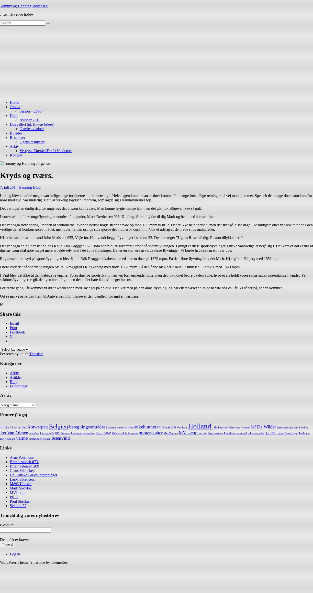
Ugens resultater (32, 142)
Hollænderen (221, 427)
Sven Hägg (291, 433)
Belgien (58, 426)
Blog (37, 187)
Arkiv (14, 146)
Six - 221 (270, 433)
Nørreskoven (215, 433)
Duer (14, 116)
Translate (36, 354)
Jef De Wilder (263, 426)
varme (22, 438)
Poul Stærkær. (21, 501)
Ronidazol (229, 433)
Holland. (200, 426)
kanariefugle (47, 433)
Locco (99, 433)
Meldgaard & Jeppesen (125, 433)
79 (11, 427)
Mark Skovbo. (21, 488)
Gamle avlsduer (32, 129)
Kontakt (16, 155)
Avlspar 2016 (30, 120)
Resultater (17, 137)
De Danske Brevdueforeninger (33, 475)
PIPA (14, 497)
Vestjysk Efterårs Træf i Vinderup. (46, 151)
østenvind (61, 438)
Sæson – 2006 (31, 111)
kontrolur (76, 433)
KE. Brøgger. (62, 433)
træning (11, 438)
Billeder (16, 133)
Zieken (47, 438)
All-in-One (20, 427)
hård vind (234, 427)
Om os (15, 107)
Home (14, 102)
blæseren (111, 427)
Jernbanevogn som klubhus (292, 427)
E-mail (6, 525)
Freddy (166, 427)
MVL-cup (188, 432)
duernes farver (125, 427)
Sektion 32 (18, 506)
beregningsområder (87, 426)
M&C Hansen (21, 484)
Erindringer (18, 386)
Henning (25, 187)
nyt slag (203, 433)
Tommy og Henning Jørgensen (24, 6)
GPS (173, 427)
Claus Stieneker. (22, 470)
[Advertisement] (156, 62)
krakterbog (89, 433)
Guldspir (182, 427)
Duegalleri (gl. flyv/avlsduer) (32, 124)
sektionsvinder (256, 433)
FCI (159, 427)
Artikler (16, 377)
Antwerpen (37, 426)
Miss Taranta (171, 433)
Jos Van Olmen (14, 432)
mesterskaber (151, 432)
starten (280, 433)
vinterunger (35, 438)
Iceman (245, 427)
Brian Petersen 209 (24, 466)
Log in (15, 554)
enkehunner (145, 426)
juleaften (34, 433)
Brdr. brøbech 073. (24, 462)
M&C (107, 433)
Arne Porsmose (22, 457)
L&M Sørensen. (22, 479)
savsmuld (241, 433)
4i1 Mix (4, 427)
